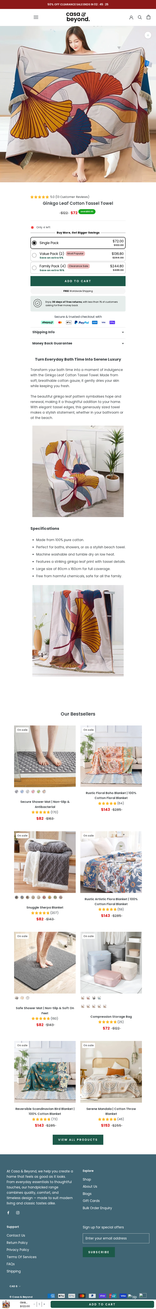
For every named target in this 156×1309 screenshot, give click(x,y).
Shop (87, 1179)
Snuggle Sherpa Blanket (44, 907)
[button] (78, 243)
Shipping (14, 1271)
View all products (78, 1140)
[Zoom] (148, 35)
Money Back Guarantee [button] (52, 343)
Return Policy (17, 1242)
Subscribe (98, 1252)
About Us (90, 1186)
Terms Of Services (22, 1257)
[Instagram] (17, 1212)
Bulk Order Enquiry (97, 1208)
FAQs (11, 1264)
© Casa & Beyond (21, 1297)
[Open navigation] (36, 17)
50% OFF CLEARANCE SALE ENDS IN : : (78, 4)
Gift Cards (91, 1201)
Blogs (87, 1193)
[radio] (16, 791)
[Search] (140, 17)
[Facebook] (8, 1212)
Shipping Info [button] (43, 332)
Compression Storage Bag (111, 1016)
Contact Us (16, 1235)
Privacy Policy (18, 1249)
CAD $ (14, 1286)
